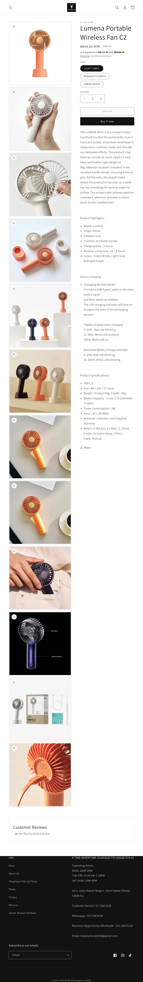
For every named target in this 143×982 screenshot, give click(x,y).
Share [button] (87, 447)
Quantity (84, 91)
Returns (13, 905)
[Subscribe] (67, 955)
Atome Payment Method (22, 912)
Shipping (84, 56)
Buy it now (107, 121)
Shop (11, 865)
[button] (10, 7)
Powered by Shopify (83, 980)
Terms (12, 889)
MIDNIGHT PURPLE (95, 76)
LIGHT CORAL (92, 68)
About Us (14, 873)
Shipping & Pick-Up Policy (23, 881)
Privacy (13, 897)
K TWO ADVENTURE (66, 980)
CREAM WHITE (92, 84)
